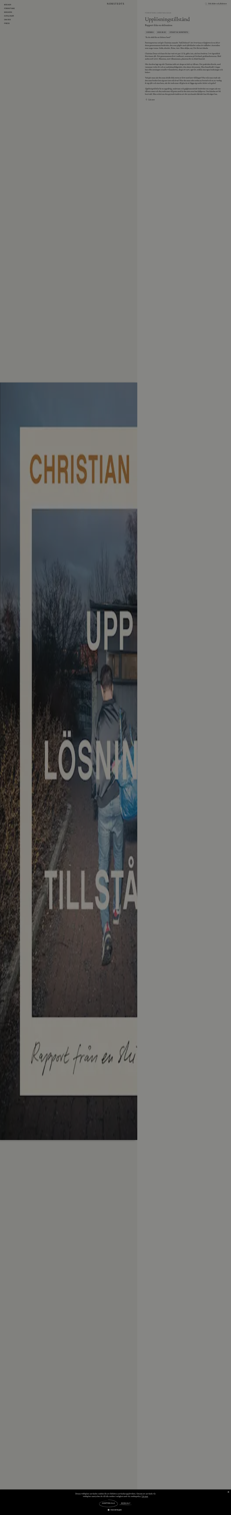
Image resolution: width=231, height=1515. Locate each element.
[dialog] (115, 757)
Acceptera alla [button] (108, 1503)
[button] (115, 1510)
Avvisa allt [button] (125, 1503)
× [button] (228, 1492)
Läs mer (145, 1496)
